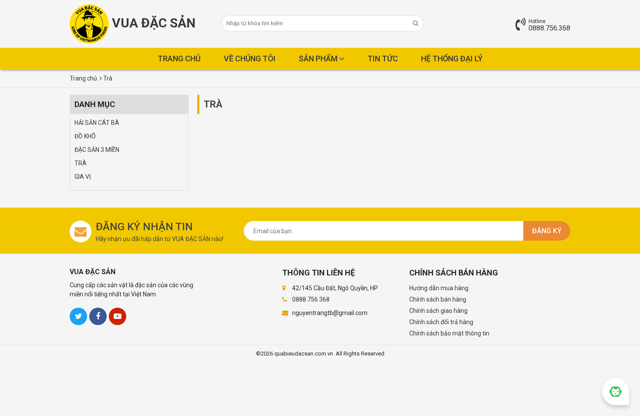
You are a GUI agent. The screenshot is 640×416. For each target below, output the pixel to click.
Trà (80, 163)
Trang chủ (179, 58)
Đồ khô (85, 136)
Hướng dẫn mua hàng (438, 288)
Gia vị (82, 176)
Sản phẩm (319, 58)
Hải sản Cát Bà (96, 122)
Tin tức (382, 58)
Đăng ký (547, 231)
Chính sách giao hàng (438, 310)
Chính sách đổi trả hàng (441, 322)
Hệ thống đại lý (452, 58)
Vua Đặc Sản (152, 22)
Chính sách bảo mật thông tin (449, 333)
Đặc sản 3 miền (96, 149)
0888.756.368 (549, 28)
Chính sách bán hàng (437, 299)
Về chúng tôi (250, 58)
